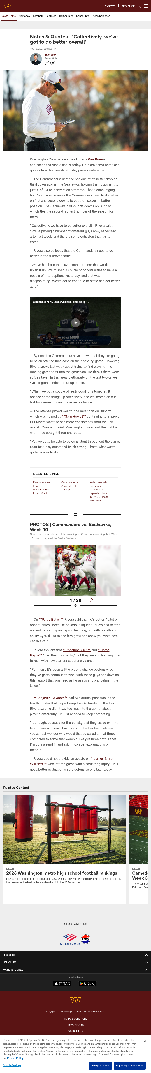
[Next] (91, 600)
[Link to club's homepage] (7, 4)
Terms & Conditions (75, 1018)
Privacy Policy (75, 1024)
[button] (75, 322)
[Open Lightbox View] (75, 578)
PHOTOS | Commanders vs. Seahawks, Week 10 (71, 527)
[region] (75, 1054)
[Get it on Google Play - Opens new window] (87, 985)
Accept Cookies (100, 1065)
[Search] (139, 5)
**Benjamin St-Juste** (51, 698)
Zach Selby (50, 54)
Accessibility (75, 1031)
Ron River (95, 159)
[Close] (145, 1041)
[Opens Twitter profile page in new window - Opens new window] (47, 63)
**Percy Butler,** (51, 619)
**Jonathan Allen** (77, 650)
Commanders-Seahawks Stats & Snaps (70, 486)
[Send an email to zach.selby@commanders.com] (52, 63)
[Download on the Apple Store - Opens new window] (62, 984)
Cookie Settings (12, 1065)
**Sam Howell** (74, 416)
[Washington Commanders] (75, 1000)
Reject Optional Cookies (130, 1065)
